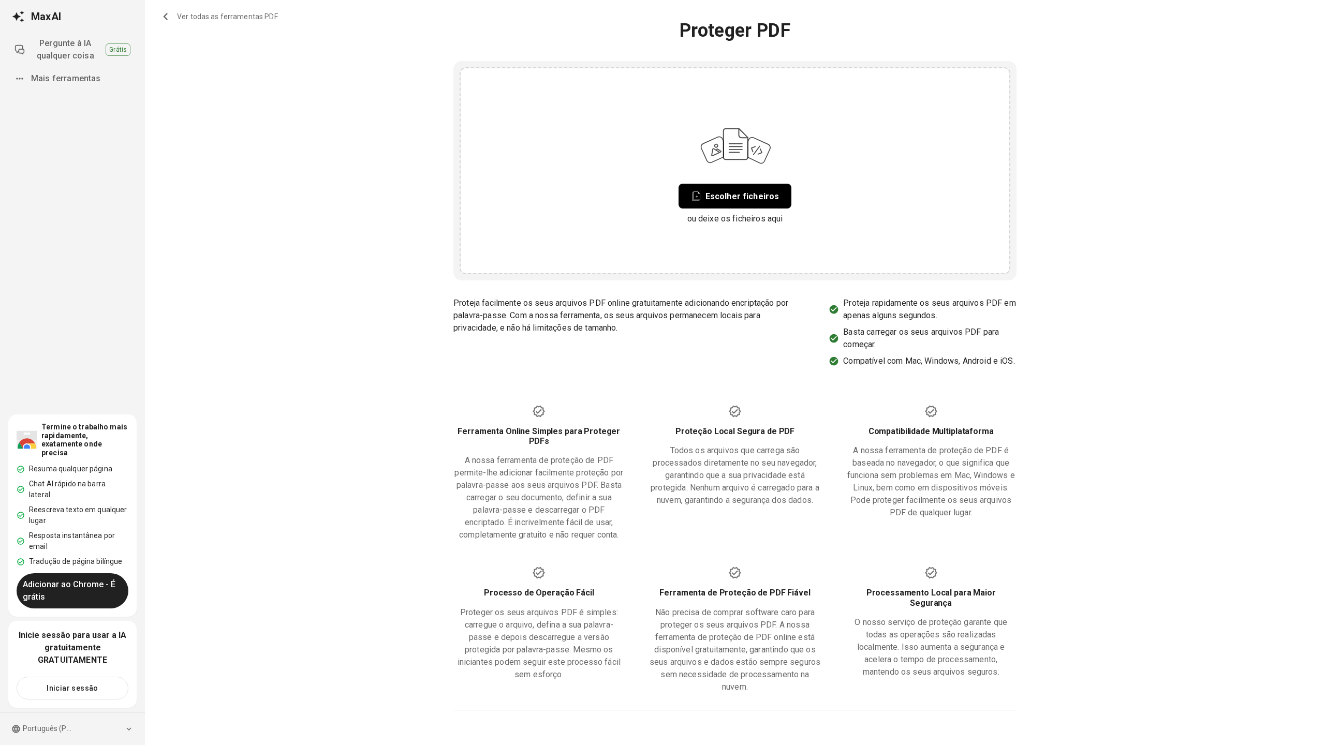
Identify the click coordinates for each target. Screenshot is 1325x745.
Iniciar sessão (72, 688)
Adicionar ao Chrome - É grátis (69, 590)
